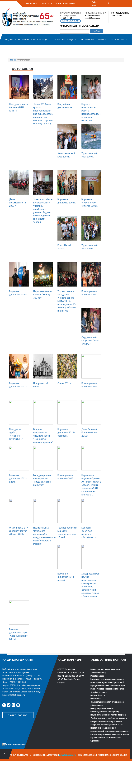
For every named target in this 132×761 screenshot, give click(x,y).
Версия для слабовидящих (81, 25)
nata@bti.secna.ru (67, 755)
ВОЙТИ (106, 8)
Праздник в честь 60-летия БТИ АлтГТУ (18, 107)
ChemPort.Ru (63, 673)
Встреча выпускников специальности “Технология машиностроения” (43, 435)
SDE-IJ (68, 676)
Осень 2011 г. (64, 383)
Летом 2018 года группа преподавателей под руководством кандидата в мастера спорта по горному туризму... (43, 114)
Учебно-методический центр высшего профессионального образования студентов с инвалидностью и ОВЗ (108, 721)
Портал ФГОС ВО (98, 695)
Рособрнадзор (97, 676)
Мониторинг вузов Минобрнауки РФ (107, 682)
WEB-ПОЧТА (47, 3)
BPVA (81, 676)
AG (58, 679)
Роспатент (95, 699)
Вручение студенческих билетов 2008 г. (89, 202)
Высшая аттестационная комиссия (107, 679)
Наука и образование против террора (108, 715)
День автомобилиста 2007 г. (17, 202)
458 (75, 21)
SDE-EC (81, 673)
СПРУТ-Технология (66, 669)
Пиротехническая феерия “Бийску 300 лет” (42, 294)
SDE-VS (75, 676)
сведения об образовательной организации (26, 39)
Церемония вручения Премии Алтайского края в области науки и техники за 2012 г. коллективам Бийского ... (91, 485)
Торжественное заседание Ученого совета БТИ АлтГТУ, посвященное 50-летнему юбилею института (66, 301)
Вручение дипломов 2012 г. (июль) (18, 478)
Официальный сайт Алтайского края (107, 686)
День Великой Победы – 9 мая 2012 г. (89, 432)
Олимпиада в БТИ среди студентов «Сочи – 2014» (18, 530)
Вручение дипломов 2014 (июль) (65, 576)
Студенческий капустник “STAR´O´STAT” (90, 340)
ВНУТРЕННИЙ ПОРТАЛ (65, 3)
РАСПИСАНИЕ (32, 3)
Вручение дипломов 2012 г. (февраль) (66, 432)
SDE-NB (60, 676)
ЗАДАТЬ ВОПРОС (17, 715)
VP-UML (73, 673)
